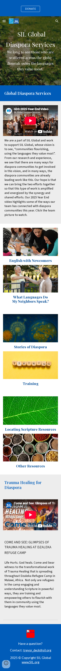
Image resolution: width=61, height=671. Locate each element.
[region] (30, 8)
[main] (30, 50)
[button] (4, 21)
